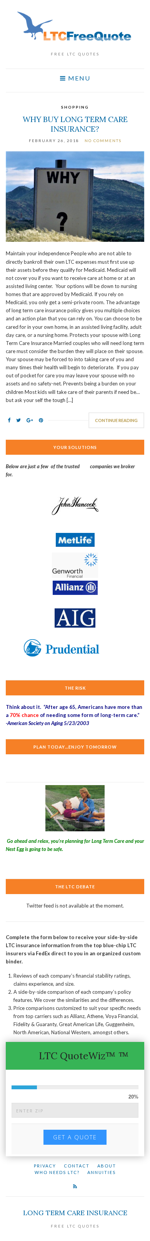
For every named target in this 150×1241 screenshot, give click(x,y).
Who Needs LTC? (57, 1172)
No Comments (103, 140)
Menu (78, 78)
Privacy (45, 1165)
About (106, 1165)
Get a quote (75, 1137)
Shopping (75, 107)
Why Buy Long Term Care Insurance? (75, 124)
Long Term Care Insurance (75, 1212)
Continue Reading (116, 420)
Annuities (101, 1172)
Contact (77, 1165)
